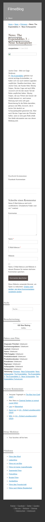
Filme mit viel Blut (15, 463)
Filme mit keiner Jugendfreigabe (20, 467)
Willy (10, 416)
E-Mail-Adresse (14, 247)
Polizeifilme (13, 474)
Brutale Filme (13, 477)
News (16, 24)
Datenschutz (20, 511)
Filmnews (23, 24)
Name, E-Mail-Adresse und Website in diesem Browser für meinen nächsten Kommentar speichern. (22, 269)
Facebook (21, 506)
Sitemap (34, 508)
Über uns (17, 508)
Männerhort (19, 407)
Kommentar (12, 213)
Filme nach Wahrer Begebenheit (20, 488)
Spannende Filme (15, 470)
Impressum (31, 511)
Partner (13, 506)
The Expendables (17, 76)
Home (10, 24)
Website (11, 256)
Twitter (29, 506)
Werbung (26, 508)
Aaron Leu (12, 410)
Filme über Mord (15, 456)
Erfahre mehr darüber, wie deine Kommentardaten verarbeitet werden (21, 289)
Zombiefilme (13, 481)
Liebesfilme (13, 460)
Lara (10, 407)
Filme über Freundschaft (17, 484)
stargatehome (13, 48)
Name (11, 239)
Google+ (37, 506)
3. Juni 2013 (24, 48)
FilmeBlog (16, 9)
